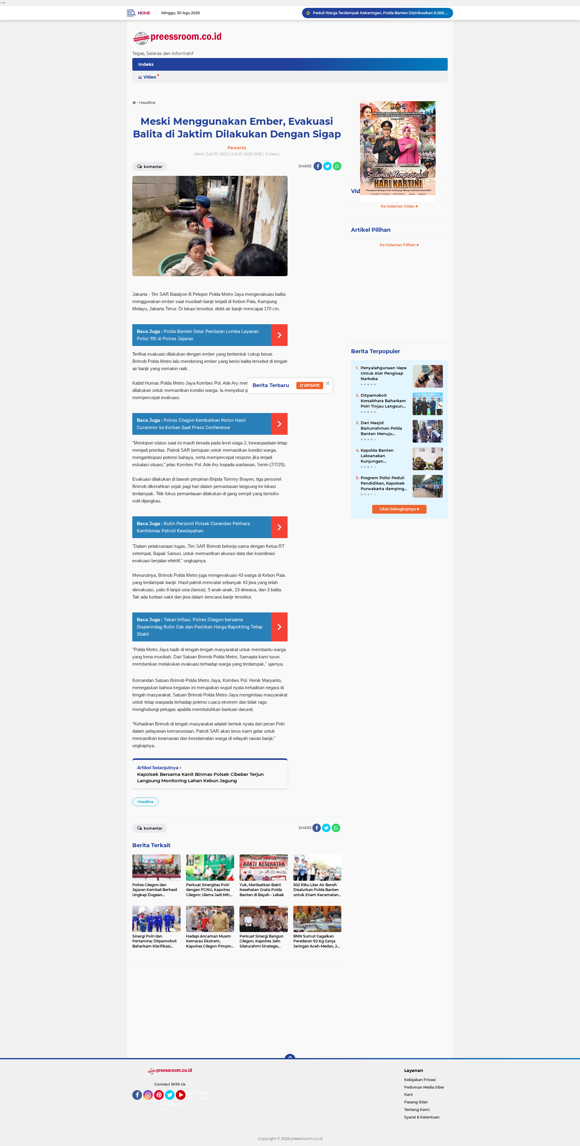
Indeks (145, 64)
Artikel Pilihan (371, 230)
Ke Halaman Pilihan (398, 245)
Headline (145, 801)
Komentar (152, 166)
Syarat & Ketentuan (422, 1117)
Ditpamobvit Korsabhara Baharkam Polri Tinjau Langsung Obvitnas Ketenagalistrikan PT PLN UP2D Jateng (383, 401)
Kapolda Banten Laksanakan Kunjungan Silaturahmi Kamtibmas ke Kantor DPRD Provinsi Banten (384, 456)
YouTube (185, 1102)
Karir (408, 1094)
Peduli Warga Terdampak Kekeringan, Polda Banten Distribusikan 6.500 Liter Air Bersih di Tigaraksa (380, 13)
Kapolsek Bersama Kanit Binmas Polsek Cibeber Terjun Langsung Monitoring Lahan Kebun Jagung (200, 777)
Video (149, 77)
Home (144, 13)
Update (311, 385)
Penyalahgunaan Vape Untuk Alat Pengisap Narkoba (384, 373)
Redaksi (178, 1104)
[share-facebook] (318, 166)
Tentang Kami (417, 1109)
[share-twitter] (327, 166)
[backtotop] (290, 1059)
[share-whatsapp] (337, 166)
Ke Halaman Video (398, 206)
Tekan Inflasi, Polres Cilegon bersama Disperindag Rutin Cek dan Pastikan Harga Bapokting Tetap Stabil (200, 627)
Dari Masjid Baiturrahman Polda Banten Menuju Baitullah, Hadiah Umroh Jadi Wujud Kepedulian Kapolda (381, 428)
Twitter (172, 1102)
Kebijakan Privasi (420, 1079)
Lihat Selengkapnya (398, 509)
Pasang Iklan (416, 1102)
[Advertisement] (236, 1010)
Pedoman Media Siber (424, 1087)
